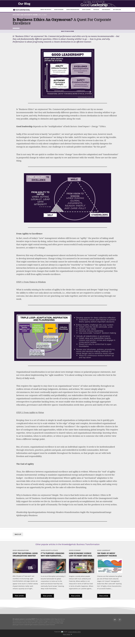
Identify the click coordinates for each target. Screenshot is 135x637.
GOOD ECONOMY (58, 9)
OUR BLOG (96, 9)
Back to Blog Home (67, 31)
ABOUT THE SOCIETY (45, 9)
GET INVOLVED (117, 9)
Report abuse (66, 634)
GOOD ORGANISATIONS (72, 9)
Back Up (18, 534)
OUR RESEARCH (106, 9)
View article (19, 596)
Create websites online (74, 632)
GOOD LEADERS (86, 9)
